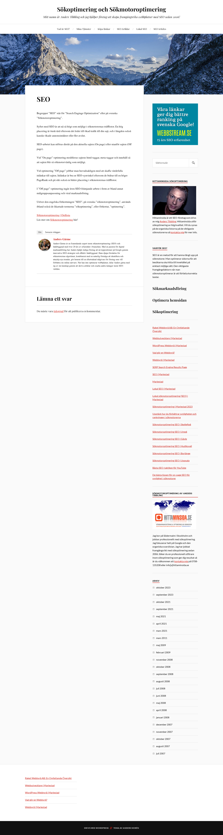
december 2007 (164, 724)
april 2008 (161, 710)
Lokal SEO (141, 28)
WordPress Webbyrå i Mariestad (169, 345)
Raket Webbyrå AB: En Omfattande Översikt (48, 778)
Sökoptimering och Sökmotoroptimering (111, 9)
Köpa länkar (104, 28)
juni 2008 (161, 695)
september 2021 (164, 609)
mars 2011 (161, 637)
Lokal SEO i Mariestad (163, 388)
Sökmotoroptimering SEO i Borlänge (171, 453)
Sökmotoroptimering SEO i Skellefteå (171, 424)
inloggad (59, 311)
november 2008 (164, 659)
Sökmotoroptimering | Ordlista (53, 215)
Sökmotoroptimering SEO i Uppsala (170, 460)
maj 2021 (161, 616)
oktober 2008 (163, 666)
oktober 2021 (163, 601)
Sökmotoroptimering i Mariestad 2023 (172, 406)
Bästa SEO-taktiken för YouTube (169, 467)
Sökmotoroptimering (61, 219)
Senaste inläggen (52, 232)
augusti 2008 (163, 681)
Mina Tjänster (83, 28)
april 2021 (161, 623)
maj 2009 (161, 645)
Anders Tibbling (168, 221)
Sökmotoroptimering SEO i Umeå (169, 431)
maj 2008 (161, 702)
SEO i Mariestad (160, 374)
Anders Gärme (62, 239)
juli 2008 (160, 688)
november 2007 (164, 731)
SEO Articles (160, 28)
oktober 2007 (163, 738)
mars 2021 (161, 630)
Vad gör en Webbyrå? (163, 352)
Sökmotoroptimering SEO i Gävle (169, 438)
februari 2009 (163, 652)
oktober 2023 (163, 587)
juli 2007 (160, 753)
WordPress (102, 828)
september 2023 (164, 594)
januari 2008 (162, 717)
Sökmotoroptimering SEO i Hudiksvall (172, 446)
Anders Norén (131, 828)
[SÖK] (193, 162)
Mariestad (157, 381)
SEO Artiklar (123, 28)
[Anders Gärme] (45, 250)
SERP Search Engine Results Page (169, 367)
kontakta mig (177, 232)
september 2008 (164, 674)
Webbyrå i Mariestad (163, 359)
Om (39, 232)
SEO (43, 98)
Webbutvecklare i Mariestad (167, 338)
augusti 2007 (163, 746)
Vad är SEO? (63, 28)
